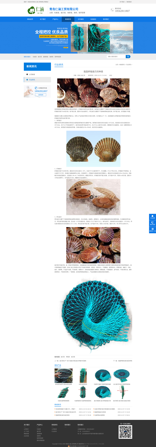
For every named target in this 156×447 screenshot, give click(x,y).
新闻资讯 (68, 19)
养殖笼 (68, 357)
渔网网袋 (45, 56)
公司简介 (26, 429)
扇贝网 (56, 265)
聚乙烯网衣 (95, 269)
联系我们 (129, 2)
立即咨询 (40, 95)
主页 (117, 64)
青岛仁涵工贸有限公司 (73, 267)
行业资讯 (32, 79)
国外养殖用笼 (40, 440)
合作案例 (81, 19)
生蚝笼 (35, 56)
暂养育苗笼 (58, 56)
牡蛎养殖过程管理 (99, 415)
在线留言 (93, 19)
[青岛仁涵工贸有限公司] (36, 14)
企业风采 (26, 436)
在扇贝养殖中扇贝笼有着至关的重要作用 (105, 409)
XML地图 (101, 444)
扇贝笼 (40, 56)
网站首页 (30, 19)
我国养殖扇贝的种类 (100, 412)
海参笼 (51, 56)
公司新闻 (32, 74)
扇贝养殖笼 (87, 267)
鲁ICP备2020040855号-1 (91, 444)
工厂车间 (26, 431)
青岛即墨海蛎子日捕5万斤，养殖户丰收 (66, 409)
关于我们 (122, 2)
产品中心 (55, 19)
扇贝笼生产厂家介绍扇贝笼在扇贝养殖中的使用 (73, 361)
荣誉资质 (26, 433)
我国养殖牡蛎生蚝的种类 (125, 361)
